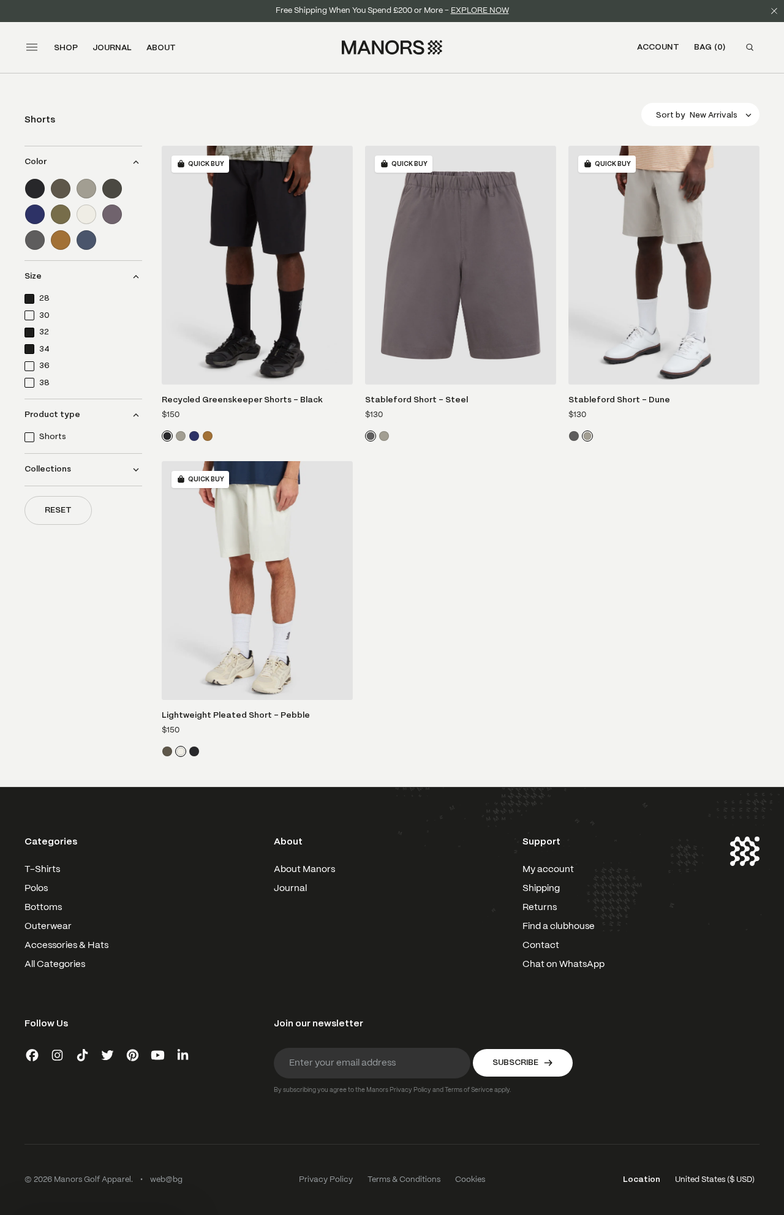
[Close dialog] (652, 442)
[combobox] (152, 627)
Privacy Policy (211, 685)
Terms (246, 685)
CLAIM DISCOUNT (254, 717)
